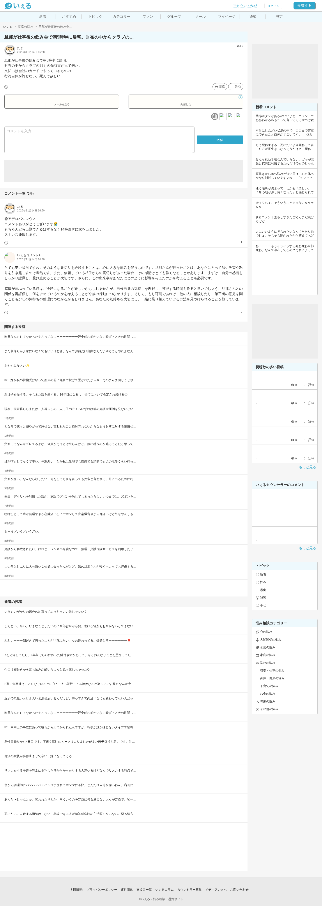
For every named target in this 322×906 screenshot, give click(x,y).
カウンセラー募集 (189, 889)
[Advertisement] (124, 171)
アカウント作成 (245, 6)
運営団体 (127, 889)
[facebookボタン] (222, 116)
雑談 (263, 597)
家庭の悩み (25, 26)
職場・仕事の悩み (272, 670)
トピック (95, 16)
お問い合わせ (239, 889)
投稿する (304, 5)
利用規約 (77, 889)
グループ (174, 16)
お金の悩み (267, 693)
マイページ (226, 16)
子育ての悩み (269, 686)
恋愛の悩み (267, 647)
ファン (148, 16)
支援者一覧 (144, 889)
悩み (263, 582)
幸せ (263, 605)
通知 (253, 16)
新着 (42, 16)
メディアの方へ (216, 889)
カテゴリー (121, 16)
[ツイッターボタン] (231, 116)
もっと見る (307, 467)
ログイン (273, 6)
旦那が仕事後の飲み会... (55, 26)
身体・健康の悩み (272, 678)
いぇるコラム (164, 889)
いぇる (7, 26)
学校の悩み (267, 663)
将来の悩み (267, 701)
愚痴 (238, 86)
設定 (279, 16)
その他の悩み (269, 709)
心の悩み (266, 631)
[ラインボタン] (239, 116)
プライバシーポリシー (102, 889)
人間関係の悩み (270, 639)
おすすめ (69, 16)
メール (200, 16)
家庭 (222, 86)
